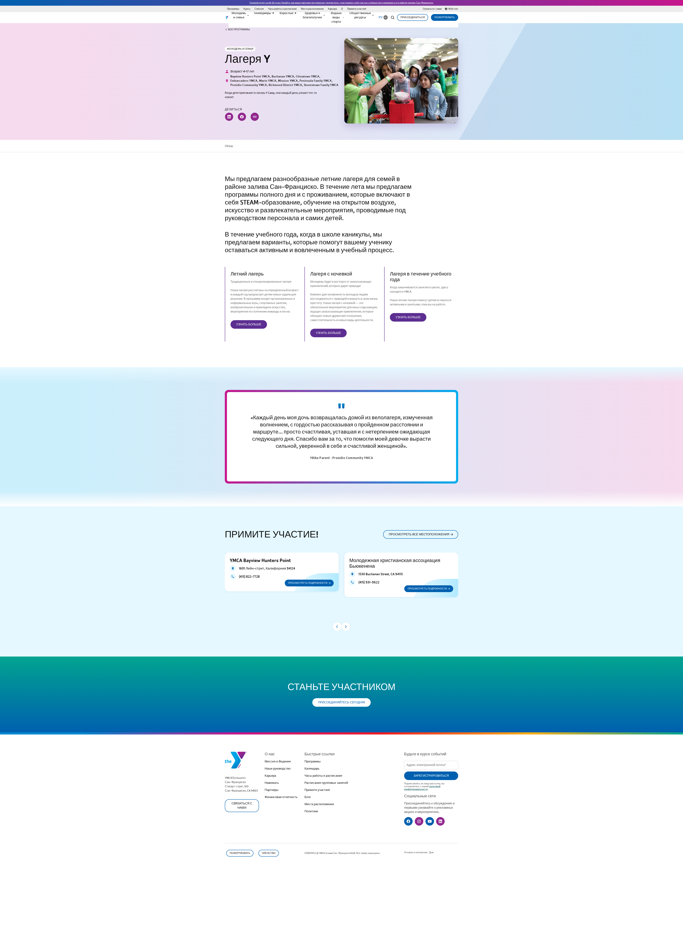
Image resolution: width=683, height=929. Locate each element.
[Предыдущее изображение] (337, 626)
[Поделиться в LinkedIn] (229, 116)
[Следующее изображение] (346, 626)
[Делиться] (254, 116)
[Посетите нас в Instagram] (419, 821)
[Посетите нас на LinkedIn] (440, 821)
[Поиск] (392, 17)
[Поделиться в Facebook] (242, 116)
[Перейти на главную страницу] (227, 17)
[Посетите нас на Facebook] (408, 821)
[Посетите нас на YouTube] (429, 821)
